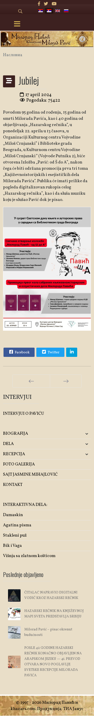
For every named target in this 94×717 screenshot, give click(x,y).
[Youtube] (54, 4)
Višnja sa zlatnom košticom (29, 556)
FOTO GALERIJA (19, 464)
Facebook (22, 352)
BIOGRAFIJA (15, 433)
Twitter (53, 352)
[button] (76, 434)
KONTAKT (13, 485)
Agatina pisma (17, 525)
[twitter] (46, 4)
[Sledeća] (65, 381)
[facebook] (39, 4)
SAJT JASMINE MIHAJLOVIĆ (30, 474)
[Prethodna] (31, 381)
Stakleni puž (15, 535)
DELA (8, 444)
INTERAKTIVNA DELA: (25, 505)
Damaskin (13, 515)
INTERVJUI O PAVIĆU (23, 414)
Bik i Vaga (12, 546)
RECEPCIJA (14, 454)
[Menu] (17, 24)
